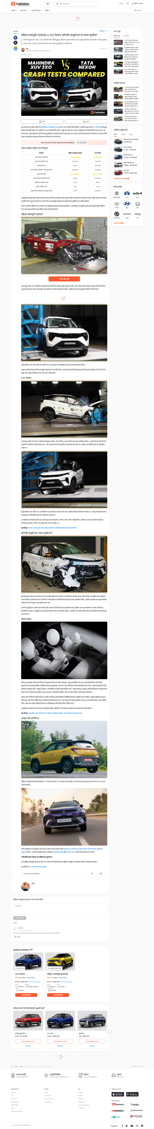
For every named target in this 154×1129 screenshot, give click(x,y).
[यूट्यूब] (132, 1126)
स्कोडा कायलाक (128, 147)
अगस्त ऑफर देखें (64, 279)
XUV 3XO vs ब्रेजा (28, 1041)
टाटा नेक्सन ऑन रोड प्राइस (37, 867)
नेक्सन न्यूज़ (60, 1046)
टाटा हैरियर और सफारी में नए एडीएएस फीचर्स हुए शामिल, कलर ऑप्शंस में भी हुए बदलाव (55, 713)
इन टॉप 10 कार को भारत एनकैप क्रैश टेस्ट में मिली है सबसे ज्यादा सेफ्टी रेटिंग (52, 528)
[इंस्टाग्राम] (137, 1126)
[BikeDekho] (118, 1104)
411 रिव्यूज (54, 978)
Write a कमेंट (28, 54)
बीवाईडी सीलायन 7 (128, 155)
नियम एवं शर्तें (14, 1099)
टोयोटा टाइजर (71, 852)
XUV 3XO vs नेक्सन (60, 1041)
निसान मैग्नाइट (92, 849)
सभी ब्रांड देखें (117, 223)
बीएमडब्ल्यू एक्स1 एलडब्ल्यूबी (131, 139)
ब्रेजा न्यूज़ (28, 1046)
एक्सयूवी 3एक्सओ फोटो (55, 968)
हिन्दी (120, 3)
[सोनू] (23, 50)
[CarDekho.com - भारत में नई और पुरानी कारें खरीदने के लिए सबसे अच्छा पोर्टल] (20, 4)
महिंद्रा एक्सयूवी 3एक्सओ (52, 127)
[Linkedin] (142, 1126)
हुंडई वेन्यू (67, 849)
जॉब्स (12, 1095)
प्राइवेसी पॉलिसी (14, 1102)
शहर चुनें (139, 10)
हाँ (91, 874)
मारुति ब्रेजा (74, 849)
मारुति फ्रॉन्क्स (58, 852)
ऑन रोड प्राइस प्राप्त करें (34, 982)
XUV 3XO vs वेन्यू (92, 1041)
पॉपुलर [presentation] (131, 134)
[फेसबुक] (122, 1126)
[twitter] (126, 1126)
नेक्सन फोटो (21, 968)
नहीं (101, 874)
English (102, 31)
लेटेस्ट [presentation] (115, 134)
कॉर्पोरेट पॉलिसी (14, 1105)
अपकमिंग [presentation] (123, 134)
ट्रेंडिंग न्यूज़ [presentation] (117, 36)
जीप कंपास (126, 170)
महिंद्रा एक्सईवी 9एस (129, 162)
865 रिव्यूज (22, 978)
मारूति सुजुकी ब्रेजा (20, 1033)
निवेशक (12, 1108)
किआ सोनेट (83, 849)
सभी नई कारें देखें (122, 178)
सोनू (27, 49)
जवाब (18, 936)
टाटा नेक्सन (96, 127)
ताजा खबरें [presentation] (126, 36)
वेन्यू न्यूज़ (92, 1046)
